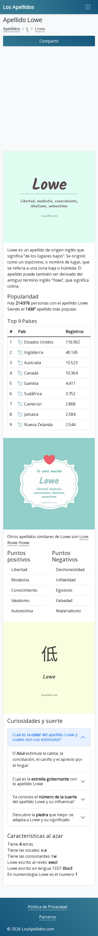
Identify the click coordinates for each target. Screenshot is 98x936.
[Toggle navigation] (88, 7)
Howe (24, 542)
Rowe (12, 542)
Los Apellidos (18, 7)
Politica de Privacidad (47, 907)
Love (83, 536)
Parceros (47, 917)
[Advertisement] (49, 100)
